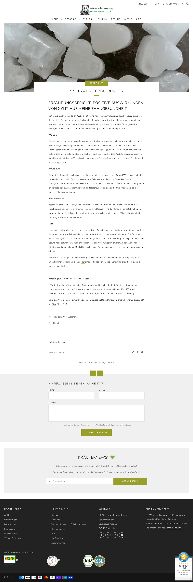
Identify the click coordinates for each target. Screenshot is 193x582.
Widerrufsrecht (11, 533)
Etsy (54, 304)
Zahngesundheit (106, 362)
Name (51, 389)
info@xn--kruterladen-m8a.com (113, 515)
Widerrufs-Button (12, 538)
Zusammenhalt (58, 543)
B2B (53, 533)
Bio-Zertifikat (57, 538)
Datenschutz (10, 524)
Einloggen (143, 4)
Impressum (9, 529)
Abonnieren (129, 481)
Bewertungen (10, 519)
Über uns (55, 519)
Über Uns (115, 19)
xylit (81, 362)
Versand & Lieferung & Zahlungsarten (68, 524)
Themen (87, 19)
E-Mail (102, 389)
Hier (83, 261)
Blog (138, 19)
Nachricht (52, 402)
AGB (6, 515)
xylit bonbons (91, 362)
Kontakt (128, 19)
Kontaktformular (173, 527)
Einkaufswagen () (173, 4)
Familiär (102, 19)
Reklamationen (58, 529)
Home (55, 19)
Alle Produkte (69, 19)
